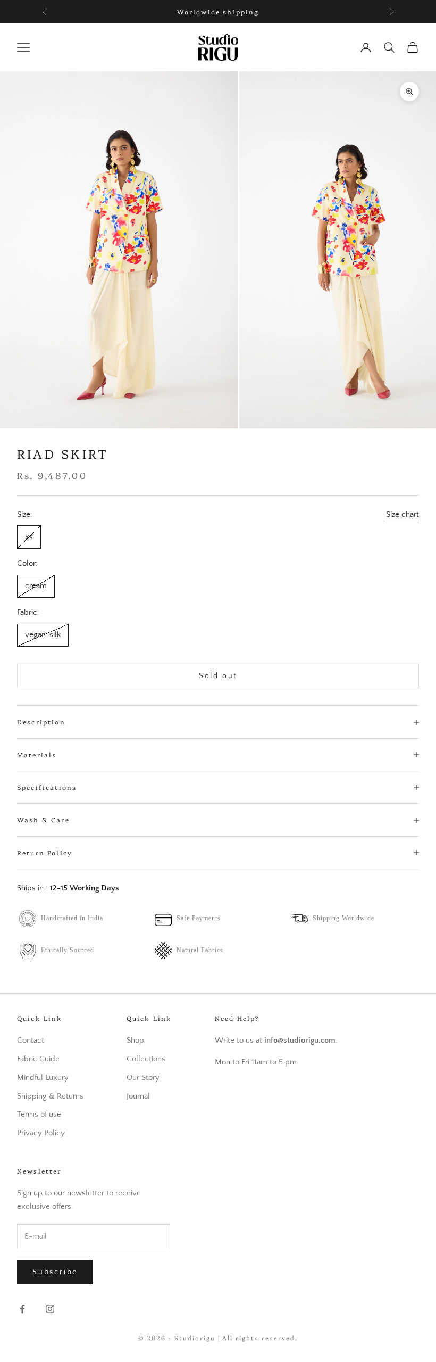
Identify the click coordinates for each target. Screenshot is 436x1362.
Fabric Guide (38, 1058)
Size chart (402, 514)
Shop (135, 1040)
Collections (146, 1058)
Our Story (143, 1077)
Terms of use (39, 1114)
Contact (30, 1040)
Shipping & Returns (50, 1096)
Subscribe (55, 1272)
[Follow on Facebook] (22, 1308)
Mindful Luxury (43, 1077)
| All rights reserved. (258, 1338)
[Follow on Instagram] (50, 1308)
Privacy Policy (41, 1132)
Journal (138, 1096)
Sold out (218, 676)
